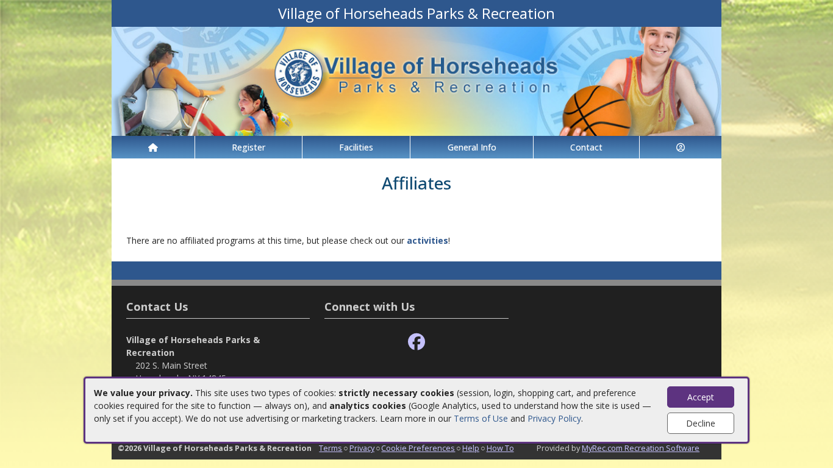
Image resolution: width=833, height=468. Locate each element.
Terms (330, 447)
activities (427, 240)
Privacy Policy (554, 418)
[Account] (680, 147)
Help (470, 447)
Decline (700, 423)
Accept (700, 397)
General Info (472, 147)
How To (500, 447)
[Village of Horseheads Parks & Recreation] (416, 80)
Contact (586, 147)
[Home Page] (153, 147)
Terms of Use (481, 418)
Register (248, 147)
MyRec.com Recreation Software (640, 447)
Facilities (356, 147)
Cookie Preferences (418, 447)
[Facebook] (416, 342)
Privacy (361, 447)
